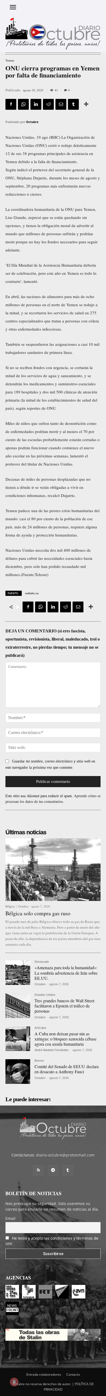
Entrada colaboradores (43, 1374)
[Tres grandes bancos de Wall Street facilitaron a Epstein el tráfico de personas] (17, 1005)
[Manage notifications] (14, 1382)
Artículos (40, 1027)
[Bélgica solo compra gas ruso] (53, 869)
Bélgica (10, 906)
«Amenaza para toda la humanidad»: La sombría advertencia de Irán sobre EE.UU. (66, 973)
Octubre (32, 122)
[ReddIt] (48, 104)
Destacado (42, 961)
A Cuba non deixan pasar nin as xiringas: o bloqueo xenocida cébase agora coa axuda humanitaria (65, 1039)
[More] (86, 104)
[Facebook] (10, 104)
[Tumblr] (73, 104)
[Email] (60, 104)
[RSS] (38, 1170)
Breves (39, 1060)
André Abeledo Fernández (52, 1050)
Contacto (73, 1374)
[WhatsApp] (23, 104)
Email (10, 1218)
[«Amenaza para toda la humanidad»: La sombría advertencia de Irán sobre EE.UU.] (17, 972)
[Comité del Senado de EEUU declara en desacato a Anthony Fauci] (17, 1071)
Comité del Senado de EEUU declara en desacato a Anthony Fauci (67, 1069)
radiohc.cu (32, 593)
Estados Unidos (45, 994)
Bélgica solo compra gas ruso (37, 913)
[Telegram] (53, 1170)
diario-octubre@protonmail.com (65, 1155)
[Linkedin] (35, 104)
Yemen (9, 60)
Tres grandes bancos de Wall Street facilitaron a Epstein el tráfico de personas (64, 1006)
